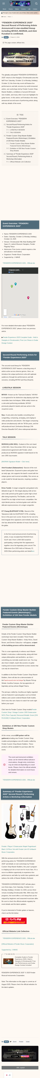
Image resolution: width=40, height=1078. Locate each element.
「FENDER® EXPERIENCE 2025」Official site (18, 263)
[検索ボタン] (36, 3)
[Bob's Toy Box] (20, 3)
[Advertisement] (20, 192)
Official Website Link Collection (20, 162)
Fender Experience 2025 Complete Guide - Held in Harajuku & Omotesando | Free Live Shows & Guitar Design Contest (20, 340)
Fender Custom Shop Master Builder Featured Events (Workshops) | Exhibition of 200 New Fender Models (20, 138)
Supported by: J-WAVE (10, 950)
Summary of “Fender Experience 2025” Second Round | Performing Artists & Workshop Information (20, 156)
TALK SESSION (15, 132)
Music (6, 37)
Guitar (28, 1041)
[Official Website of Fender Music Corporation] (18, 944)
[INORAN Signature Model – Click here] (15, 462)
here (32, 551)
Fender (21, 1041)
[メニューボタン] (3, 3)
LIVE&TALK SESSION (17, 130)
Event (14, 1041)
